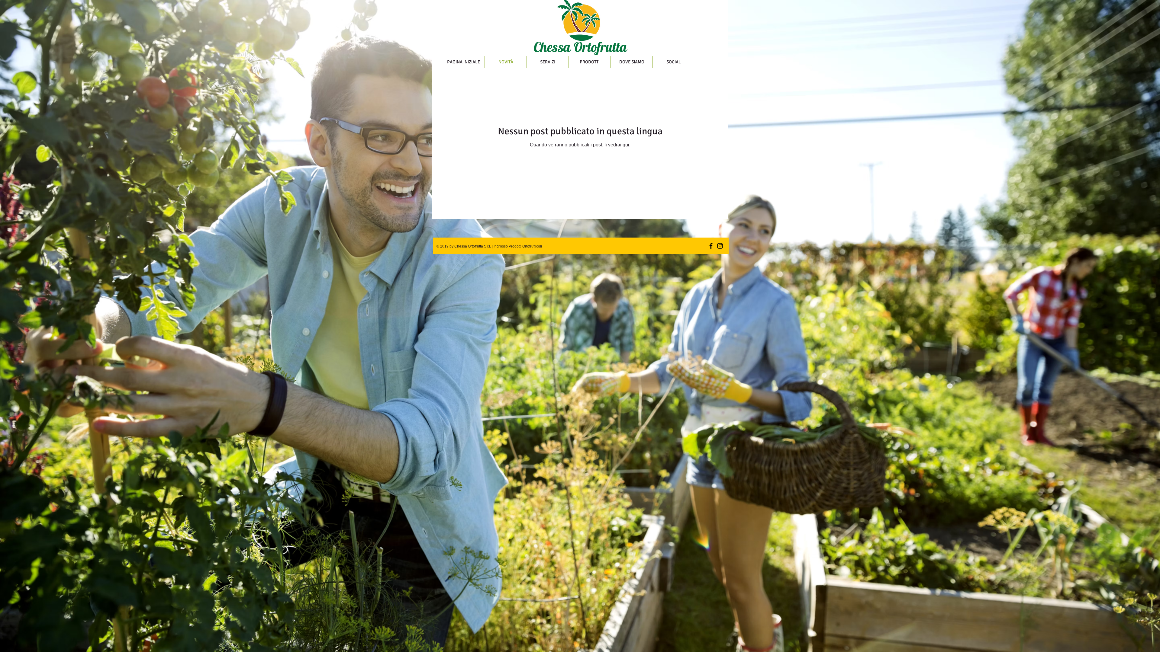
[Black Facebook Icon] (711, 246)
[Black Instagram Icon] (720, 246)
